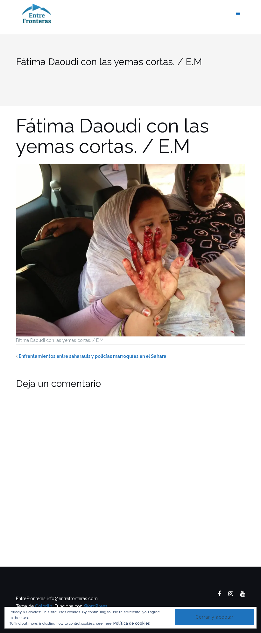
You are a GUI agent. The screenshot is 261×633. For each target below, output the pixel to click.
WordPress (95, 606)
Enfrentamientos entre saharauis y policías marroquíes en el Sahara (92, 356)
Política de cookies (131, 623)
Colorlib (43, 606)
